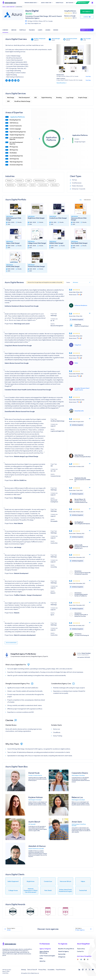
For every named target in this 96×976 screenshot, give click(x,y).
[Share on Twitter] (9, 80)
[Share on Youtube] (18, 80)
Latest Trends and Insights (47, 956)
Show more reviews (11, 642)
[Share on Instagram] (15, 80)
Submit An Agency (63, 951)
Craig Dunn (78, 345)
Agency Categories (45, 948)
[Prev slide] (39, 139)
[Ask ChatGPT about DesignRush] (84, 959)
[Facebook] (86, 969)
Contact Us (80, 951)
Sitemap (23, 969)
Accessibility (51, 969)
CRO (8, 101)
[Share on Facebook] (6, 80)
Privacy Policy (42, 969)
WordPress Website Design (22, 101)
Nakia (76, 363)
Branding (59, 97)
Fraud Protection (60, 969)
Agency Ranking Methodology (44, 952)
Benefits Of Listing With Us (66, 948)
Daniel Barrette (79, 411)
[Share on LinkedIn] (12, 80)
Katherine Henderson (81, 305)
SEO (35, 97)
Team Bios (32, 30)
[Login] (92, 2)
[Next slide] (63, 139)
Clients (40, 30)
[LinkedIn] (79, 969)
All (81, 199)
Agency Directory (10, 6)
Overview (5, 30)
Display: (68, 282)
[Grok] (87, 959)
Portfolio (22, 30)
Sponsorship (61, 954)
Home (3, 6)
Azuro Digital (32, 10)
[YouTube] (93, 969)
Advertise (42, 961)
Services (13, 30)
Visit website (86, 11)
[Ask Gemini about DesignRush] (81, 959)
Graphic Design (82, 97)
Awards (47, 30)
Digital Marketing (46, 97)
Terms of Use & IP (32, 969)
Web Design (10, 97)
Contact (86, 17)
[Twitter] (89, 969)
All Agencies (61, 957)
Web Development (24, 97)
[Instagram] (82, 969)
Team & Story (81, 948)
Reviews (55, 30)
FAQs (41, 958)
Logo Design (70, 97)
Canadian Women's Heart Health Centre (82, 389)
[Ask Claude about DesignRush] (77, 959)
